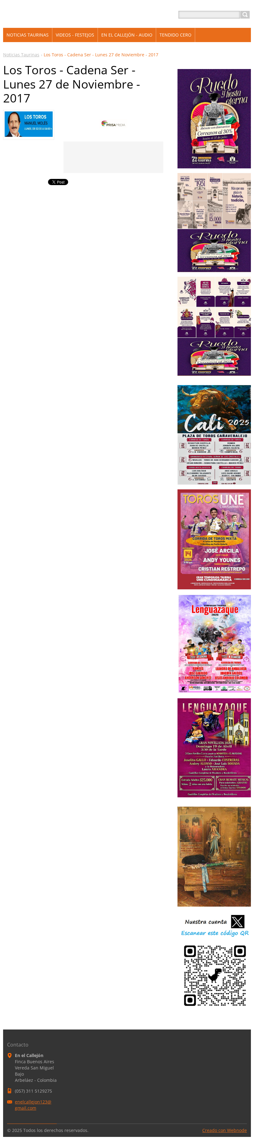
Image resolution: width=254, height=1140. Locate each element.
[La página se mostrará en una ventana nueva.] (29, 135)
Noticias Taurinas (21, 55)
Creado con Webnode (224, 1130)
